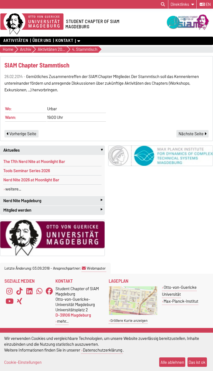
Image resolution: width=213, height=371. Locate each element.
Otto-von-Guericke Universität (179, 291)
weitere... (13, 189)
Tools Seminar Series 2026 (26, 170)
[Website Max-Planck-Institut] (160, 156)
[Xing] (19, 301)
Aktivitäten (15, 40)
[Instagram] (9, 291)
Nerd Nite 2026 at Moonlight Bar (31, 180)
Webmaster (96, 268)
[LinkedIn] (29, 291)
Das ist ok (197, 362)
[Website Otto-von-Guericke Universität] (52, 238)
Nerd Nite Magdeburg (53, 200)
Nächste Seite (191, 134)
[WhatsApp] (39, 291)
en (208, 4)
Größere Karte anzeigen (129, 321)
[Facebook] (49, 291)
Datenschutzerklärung (102, 350)
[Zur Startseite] (32, 24)
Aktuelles (54, 150)
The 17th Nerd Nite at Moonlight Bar (34, 161)
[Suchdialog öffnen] (163, 4)
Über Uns (41, 40)
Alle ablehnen (172, 362)
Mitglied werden (53, 210)
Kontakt (64, 40)
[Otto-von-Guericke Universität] (133, 313)
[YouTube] (9, 301)
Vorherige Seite (22, 134)
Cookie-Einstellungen (23, 362)
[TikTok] (19, 291)
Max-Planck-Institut (181, 301)
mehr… (63, 321)
